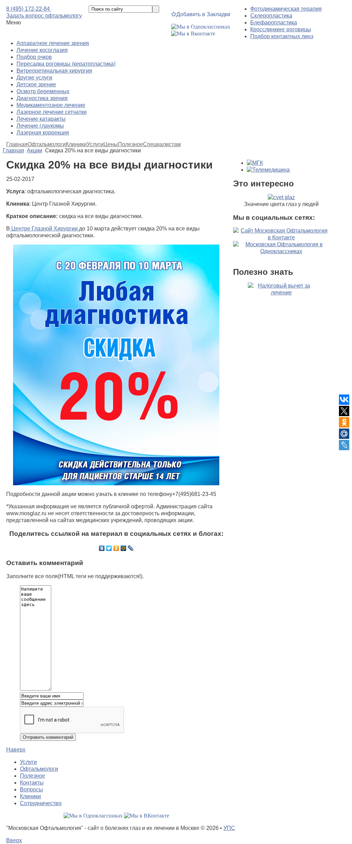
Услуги (95, 144)
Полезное (130, 144)
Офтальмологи (47, 144)
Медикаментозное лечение (50, 105)
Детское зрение (36, 84)
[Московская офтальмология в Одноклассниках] (200, 27)
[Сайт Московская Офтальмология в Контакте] (281, 237)
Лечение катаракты (41, 119)
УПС (229, 828)
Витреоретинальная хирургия (54, 71)
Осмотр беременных (42, 91)
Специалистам (162, 144)
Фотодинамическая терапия (286, 9)
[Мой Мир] (123, 548)
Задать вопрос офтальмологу (44, 16)
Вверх (14, 840)
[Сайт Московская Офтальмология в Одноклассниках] (281, 251)
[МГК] (255, 163)
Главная (17, 144)
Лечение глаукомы (40, 126)
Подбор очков (34, 57)
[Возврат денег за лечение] (281, 322)
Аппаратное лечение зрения (52, 43)
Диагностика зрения (42, 98)
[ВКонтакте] (102, 548)
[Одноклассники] (116, 548)
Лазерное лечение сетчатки (51, 112)
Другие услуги (34, 77)
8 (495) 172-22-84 (28, 9)
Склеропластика (271, 16)
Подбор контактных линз (281, 36)
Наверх (15, 750)
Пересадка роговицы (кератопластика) (66, 64)
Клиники (76, 144)
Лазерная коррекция (42, 133)
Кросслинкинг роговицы (280, 29)
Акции (34, 150)
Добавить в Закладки (203, 14)
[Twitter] (109, 548)
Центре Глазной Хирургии (44, 228)
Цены (110, 144)
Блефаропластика (273, 22)
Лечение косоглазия (42, 50)
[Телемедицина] (268, 170)
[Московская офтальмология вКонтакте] (193, 33)
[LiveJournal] (130, 548)
